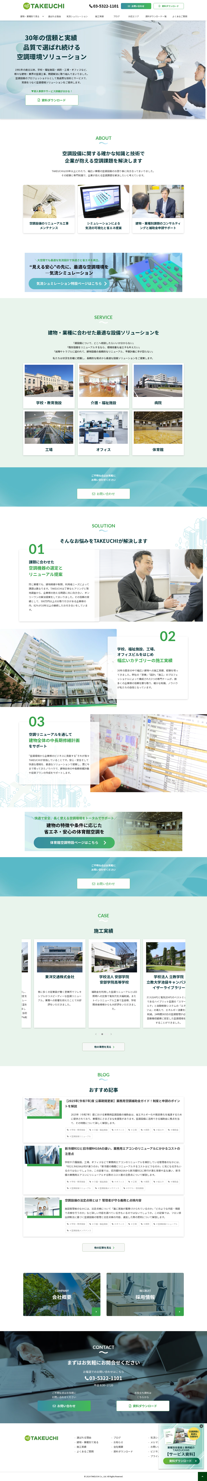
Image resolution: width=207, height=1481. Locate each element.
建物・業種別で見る (29, 16)
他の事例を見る (102, 1047)
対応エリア (133, 16)
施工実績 (99, 16)
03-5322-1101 (106, 6)
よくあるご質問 (179, 16)
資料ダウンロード (170, 6)
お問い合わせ (138, 6)
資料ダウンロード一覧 (156, 16)
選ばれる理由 (54, 16)
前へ (95, 1034)
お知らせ (118, 1442)
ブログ (116, 16)
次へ (111, 1034)
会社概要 (61, 1294)
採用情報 (145, 1294)
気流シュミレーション (77, 16)
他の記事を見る (102, 1247)
